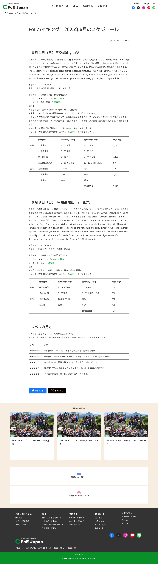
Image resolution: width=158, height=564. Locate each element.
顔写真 (57, 102)
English (147, 3)
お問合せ (138, 3)
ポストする (59, 391)
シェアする (39, 391)
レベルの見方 (58, 98)
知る (75, 6)
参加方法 (72, 132)
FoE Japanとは (59, 6)
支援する (103, 6)
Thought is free (91, 558)
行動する (88, 6)
